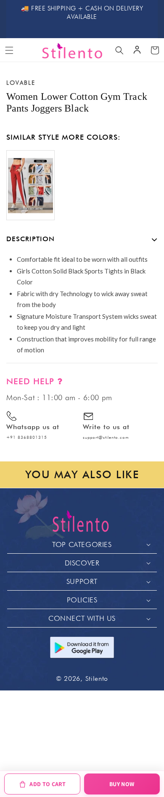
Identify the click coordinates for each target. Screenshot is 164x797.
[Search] (119, 50)
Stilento (96, 678)
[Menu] (9, 50)
